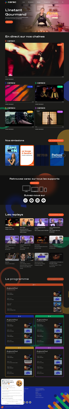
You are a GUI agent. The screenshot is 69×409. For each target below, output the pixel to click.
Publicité (56, 2)
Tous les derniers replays (56, 214)
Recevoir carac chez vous (39, 397)
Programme (47, 2)
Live (23, 2)
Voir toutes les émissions (56, 140)
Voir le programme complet (55, 279)
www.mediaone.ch (38, 393)
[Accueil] (11, 2)
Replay (38, 2)
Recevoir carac (34, 182)
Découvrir (9, 19)
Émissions (30, 2)
